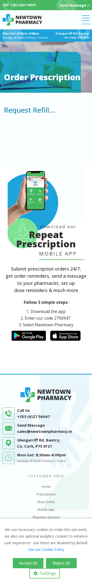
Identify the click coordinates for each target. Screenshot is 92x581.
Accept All (28, 563)
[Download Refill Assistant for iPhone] (65, 335)
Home (46, 486)
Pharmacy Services (46, 517)
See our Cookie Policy (46, 549)
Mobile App (46, 509)
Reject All (61, 563)
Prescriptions (46, 494)
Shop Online (46, 502)
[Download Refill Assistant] (29, 335)
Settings (48, 573)
